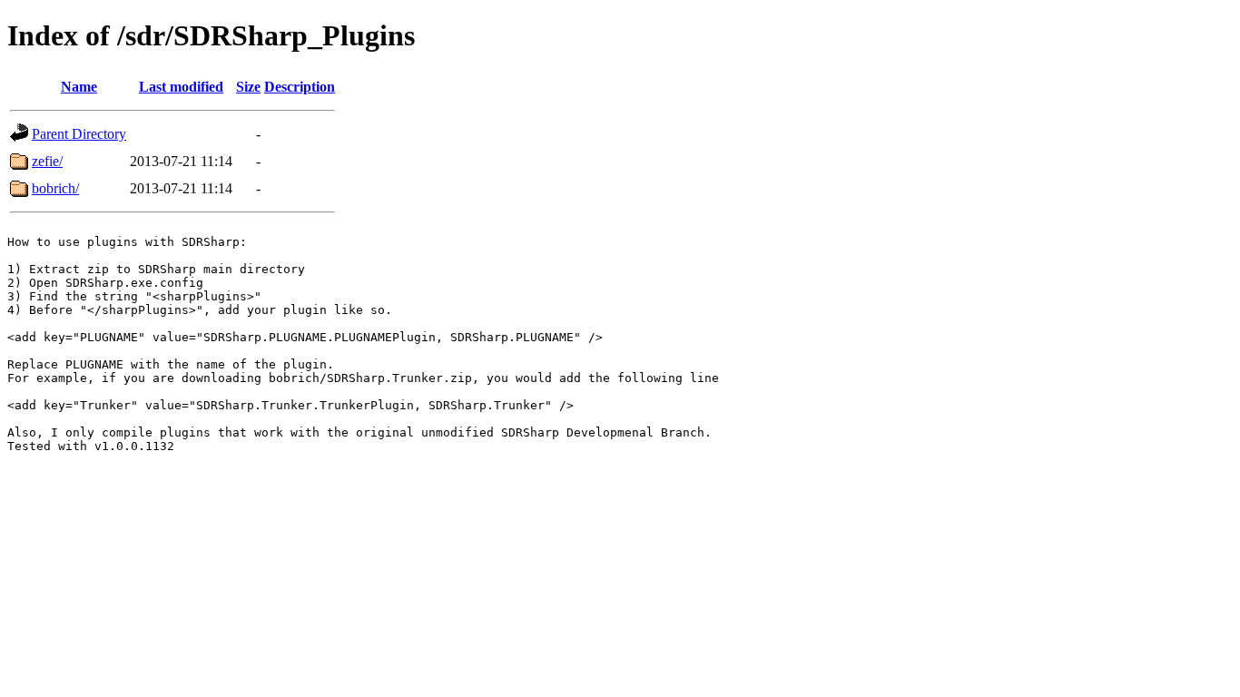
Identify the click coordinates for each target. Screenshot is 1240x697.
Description (299, 86)
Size (248, 86)
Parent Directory (79, 134)
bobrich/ (55, 188)
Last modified (181, 86)
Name (79, 86)
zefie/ (47, 161)
